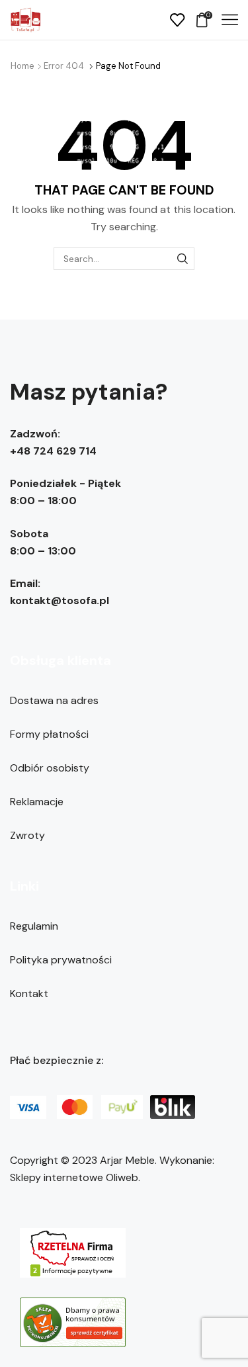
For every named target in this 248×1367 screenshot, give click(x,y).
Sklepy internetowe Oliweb (74, 1177)
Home (22, 65)
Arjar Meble (127, 1160)
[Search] (182, 258)
